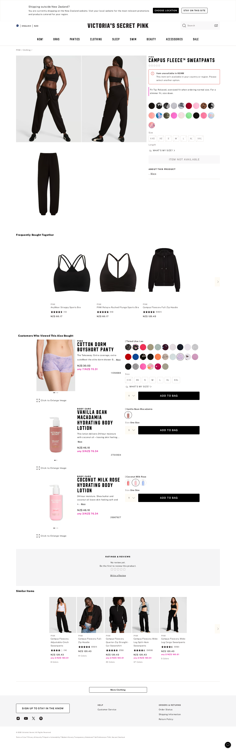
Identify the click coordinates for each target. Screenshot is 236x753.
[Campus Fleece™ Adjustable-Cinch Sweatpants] (62, 615)
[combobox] (200, 25)
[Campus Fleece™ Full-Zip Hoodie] (164, 271)
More (153, 174)
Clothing (27, 50)
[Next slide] (217, 281)
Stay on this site (194, 10)
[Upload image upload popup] (216, 25)
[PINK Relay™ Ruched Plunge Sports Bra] (118, 271)
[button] (48, 99)
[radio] (152, 104)
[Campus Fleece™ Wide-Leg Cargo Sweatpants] (173, 615)
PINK (18, 50)
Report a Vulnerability (51, 737)
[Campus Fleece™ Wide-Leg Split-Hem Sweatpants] (145, 615)
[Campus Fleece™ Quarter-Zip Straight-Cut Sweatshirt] (118, 615)
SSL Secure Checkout (116, 737)
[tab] (54, 392)
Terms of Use (21, 737)
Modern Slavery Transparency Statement (77, 737)
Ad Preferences (101, 737)
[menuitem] (40, 41)
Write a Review (118, 575)
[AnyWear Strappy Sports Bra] (72, 271)
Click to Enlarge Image (54, 400)
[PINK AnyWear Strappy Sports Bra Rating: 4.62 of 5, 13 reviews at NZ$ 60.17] (72, 311)
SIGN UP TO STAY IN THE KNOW (43, 708)
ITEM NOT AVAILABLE (184, 159)
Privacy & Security (35, 737)
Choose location (166, 10)
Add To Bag (169, 395)
